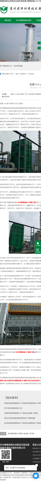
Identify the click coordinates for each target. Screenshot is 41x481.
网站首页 (8, 20)
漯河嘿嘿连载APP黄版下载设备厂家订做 (21, 433)
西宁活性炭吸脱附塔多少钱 (13, 408)
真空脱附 (17, 473)
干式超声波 (23, 473)
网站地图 (3, 480)
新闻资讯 (23, 74)
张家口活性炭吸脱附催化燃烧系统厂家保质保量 (19, 418)
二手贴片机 (31, 473)
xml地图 (31, 477)
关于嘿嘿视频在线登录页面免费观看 (23, 21)
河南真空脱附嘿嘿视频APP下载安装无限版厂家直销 (21, 413)
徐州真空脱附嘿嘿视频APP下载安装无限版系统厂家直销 (22, 423)
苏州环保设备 (18, 66)
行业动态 (31, 74)
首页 (17, 74)
